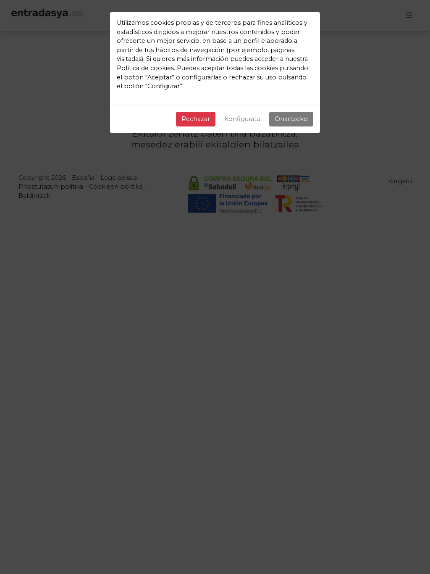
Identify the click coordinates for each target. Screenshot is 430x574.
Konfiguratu (242, 119)
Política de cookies (145, 68)
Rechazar (195, 119)
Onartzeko (291, 119)
